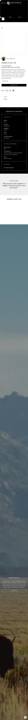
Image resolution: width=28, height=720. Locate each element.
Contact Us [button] (14, 590)
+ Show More (5, 81)
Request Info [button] (14, 85)
